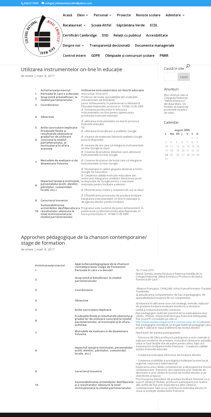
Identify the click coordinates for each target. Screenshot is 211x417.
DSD (105, 36)
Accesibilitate (157, 36)
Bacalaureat (72, 25)
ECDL (154, 25)
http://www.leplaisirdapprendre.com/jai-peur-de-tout (169, 322)
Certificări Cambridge (80, 36)
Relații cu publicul (127, 36)
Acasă (67, 15)
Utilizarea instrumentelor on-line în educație (71, 69)
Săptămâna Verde (130, 25)
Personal (101, 15)
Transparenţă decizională (109, 46)
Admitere (173, 15)
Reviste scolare (148, 15)
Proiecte (124, 15)
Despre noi (71, 46)
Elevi (80, 15)
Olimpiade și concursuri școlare (130, 56)
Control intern (74, 56)
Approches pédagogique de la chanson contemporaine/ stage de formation (84, 240)
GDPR (95, 56)
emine (29, 76)
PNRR (164, 56)
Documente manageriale (154, 46)
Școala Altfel (101, 25)
